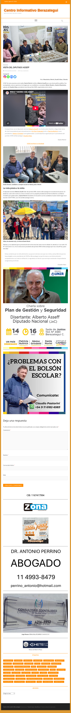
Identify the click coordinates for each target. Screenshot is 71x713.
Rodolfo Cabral (48, 678)
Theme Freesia (30, 707)
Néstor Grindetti (18, 133)
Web (4, 475)
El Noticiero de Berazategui (22, 666)
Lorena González (53, 672)
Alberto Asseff (33, 129)
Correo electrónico (9, 465)
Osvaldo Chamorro (8, 678)
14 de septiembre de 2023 (10, 70)
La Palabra (43, 672)
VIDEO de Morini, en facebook (35, 143)
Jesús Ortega (61, 669)
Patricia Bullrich (53, 131)
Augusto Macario (49, 660)
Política (5, 64)
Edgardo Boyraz (56, 663)
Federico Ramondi (8, 669)
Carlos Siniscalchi (18, 663)
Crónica (37, 663)
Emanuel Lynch (41, 666)
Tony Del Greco (30, 681)
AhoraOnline (18, 660)
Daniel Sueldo (45, 663)
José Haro (35, 672)
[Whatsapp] (8, 76)
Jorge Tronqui (26, 672)
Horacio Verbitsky (43, 669)
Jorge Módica (16, 672)
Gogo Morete (19, 669)
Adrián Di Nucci (8, 660)
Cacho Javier (7, 663)
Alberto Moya (28, 660)
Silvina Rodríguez (19, 681)
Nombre (5, 455)
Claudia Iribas (27, 136)
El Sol (33, 666)
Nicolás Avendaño (42, 675)
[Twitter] (14, 76)
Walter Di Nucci (59, 681)
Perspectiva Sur (20, 678)
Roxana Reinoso (8, 681)
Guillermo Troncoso (31, 669)
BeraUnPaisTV (59, 660)
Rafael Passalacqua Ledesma (34, 678)
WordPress (37, 707)
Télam (39, 681)
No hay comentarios (24, 70)
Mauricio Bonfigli (31, 675)
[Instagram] (4, 76)
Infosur (52, 669)
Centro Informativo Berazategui (31, 10)
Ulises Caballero (48, 681)
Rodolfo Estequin (59, 678)
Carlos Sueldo (28, 663)
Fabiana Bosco (52, 666)
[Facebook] (11, 76)
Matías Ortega (20, 675)
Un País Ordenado (37, 131)
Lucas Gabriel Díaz (8, 675)
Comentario (7, 430)
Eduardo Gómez (8, 666)
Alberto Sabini (37, 660)
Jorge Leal (6, 672)
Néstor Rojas (53, 675)
